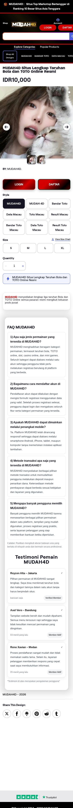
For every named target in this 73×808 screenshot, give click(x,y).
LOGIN (48, 27)
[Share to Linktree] (27, 713)
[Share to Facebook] (17, 713)
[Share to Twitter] (7, 713)
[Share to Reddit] (46, 713)
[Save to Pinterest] (36, 713)
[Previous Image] (6, 127)
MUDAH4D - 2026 (14, 694)
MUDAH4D (11, 296)
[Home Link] (24, 24)
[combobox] (36, 36)
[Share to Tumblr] (56, 713)
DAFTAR (54, 184)
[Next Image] (66, 127)
